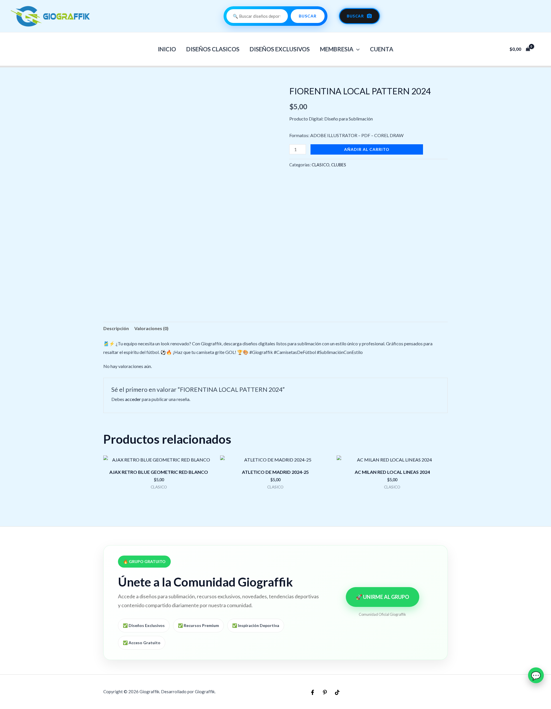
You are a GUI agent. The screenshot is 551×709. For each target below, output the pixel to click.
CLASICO (320, 164)
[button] (356, 49)
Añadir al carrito (366, 149)
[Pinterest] (324, 692)
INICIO (167, 49)
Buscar (308, 15)
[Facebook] (312, 692)
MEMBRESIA (336, 49)
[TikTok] (337, 692)
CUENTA (381, 49)
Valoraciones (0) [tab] (151, 328)
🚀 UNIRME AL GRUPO (382, 597)
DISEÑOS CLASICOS (212, 49)
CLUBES (338, 164)
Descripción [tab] (116, 328)
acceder (133, 399)
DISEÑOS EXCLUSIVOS (280, 49)
